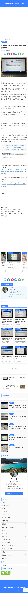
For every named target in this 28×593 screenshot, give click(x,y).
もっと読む (15, 369)
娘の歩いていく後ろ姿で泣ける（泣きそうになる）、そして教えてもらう (17, 428)
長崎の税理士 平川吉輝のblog (14, 3)
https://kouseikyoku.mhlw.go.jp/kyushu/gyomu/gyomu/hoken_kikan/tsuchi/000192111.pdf (14, 172)
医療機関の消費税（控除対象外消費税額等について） (7, 321)
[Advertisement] (14, 23)
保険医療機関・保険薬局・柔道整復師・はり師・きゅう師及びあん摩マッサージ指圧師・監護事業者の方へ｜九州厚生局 (16, 147)
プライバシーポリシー (11, 584)
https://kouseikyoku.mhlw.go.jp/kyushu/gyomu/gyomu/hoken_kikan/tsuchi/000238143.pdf (13, 184)
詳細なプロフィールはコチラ (14, 493)
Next (25, 263)
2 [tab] (10, 275)
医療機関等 (4, 302)
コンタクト (19, 584)
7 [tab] (18, 275)
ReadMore (14, 271)
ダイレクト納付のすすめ (14, 262)
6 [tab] (16, 275)
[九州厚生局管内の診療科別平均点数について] (15, 54)
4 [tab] (13, 275)
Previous (2, 263)
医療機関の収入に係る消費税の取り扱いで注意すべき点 (20, 321)
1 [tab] (9, 275)
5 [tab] (15, 275)
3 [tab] (12, 275)
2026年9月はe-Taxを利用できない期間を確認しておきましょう (17, 407)
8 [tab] (19, 275)
